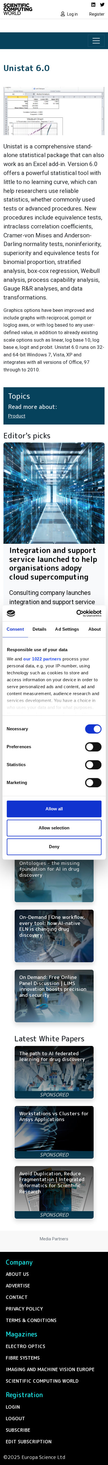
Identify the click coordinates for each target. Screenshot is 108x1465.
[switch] (93, 746)
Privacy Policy (24, 1309)
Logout (15, 1418)
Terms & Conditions (31, 1320)
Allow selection (54, 827)
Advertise (18, 1285)
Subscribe (18, 1430)
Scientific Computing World (42, 1381)
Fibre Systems (23, 1358)
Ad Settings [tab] (67, 629)
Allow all (54, 808)
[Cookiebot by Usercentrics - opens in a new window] (76, 613)
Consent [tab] (15, 629)
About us (17, 1274)
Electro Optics (25, 1346)
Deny (54, 846)
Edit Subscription (29, 1441)
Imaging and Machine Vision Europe (50, 1369)
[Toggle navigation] (96, 41)
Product (16, 416)
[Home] (27, 9)
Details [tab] (40, 629)
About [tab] (94, 629)
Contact (17, 1297)
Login (13, 1407)
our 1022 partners (42, 658)
